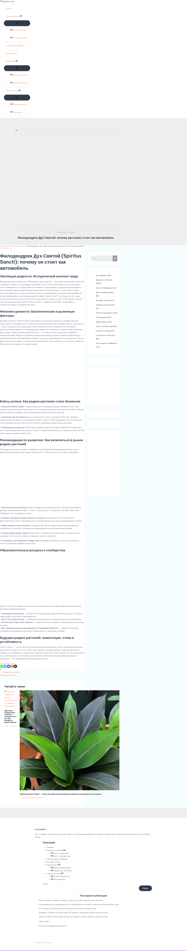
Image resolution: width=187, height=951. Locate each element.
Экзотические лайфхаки (14, 46)
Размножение (17, 112)
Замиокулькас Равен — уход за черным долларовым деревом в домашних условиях (60, 794)
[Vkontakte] (8, 666)
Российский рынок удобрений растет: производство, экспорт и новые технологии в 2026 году (79, 904)
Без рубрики (101, 275)
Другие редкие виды (20, 75)
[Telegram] (5, 666)
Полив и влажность (20, 104)
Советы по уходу (12, 91)
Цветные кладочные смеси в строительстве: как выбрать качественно (10, 716)
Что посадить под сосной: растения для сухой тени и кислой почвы (67, 908)
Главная (9, 8)
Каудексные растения (20, 83)
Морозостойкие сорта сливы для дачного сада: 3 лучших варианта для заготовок (73, 916)
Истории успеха (11, 53)
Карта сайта (44, 921)
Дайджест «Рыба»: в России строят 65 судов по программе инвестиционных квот (73, 912)
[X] (15, 666)
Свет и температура (20, 38)
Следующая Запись (9, 675)
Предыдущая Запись (10, 672)
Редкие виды (10, 61)
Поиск (45, 884)
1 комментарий (24, 798)
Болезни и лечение (13, 16)
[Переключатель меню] (17, 23)
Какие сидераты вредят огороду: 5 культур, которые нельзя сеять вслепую (71, 900)
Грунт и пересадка (19, 30)
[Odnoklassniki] (12, 666)
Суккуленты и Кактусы (105, 335)
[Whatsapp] (1, 666)
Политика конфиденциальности (53, 926)
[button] (21, 16)
